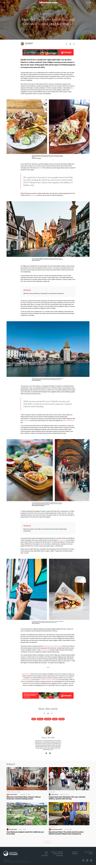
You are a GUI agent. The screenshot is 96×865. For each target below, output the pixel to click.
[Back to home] (48, 2)
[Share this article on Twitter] (70, 43)
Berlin (40, 168)
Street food (61, 719)
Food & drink (40, 719)
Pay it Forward (88, 2)
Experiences (52, 791)
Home (46, 852)
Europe (33, 719)
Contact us (75, 852)
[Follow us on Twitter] (87, 860)
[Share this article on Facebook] (66, 43)
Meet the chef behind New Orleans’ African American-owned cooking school (24, 798)
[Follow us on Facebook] (83, 860)
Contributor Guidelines (57, 852)
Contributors (44, 855)
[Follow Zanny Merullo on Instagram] (50, 753)
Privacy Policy (6, 859)
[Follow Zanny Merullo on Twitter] (46, 753)
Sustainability (59, 855)
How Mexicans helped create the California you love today (25, 833)
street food (33, 195)
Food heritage (47, 719)
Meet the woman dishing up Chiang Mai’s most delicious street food (43, 293)
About (46, 853)
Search (91, 853)
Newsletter (75, 853)
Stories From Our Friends (14, 791)
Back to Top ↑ (48, 842)
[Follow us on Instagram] (91, 860)
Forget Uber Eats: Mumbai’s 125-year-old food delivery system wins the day (67, 798)
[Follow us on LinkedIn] (74, 43)
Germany (55, 719)
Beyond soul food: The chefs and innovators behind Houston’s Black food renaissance (66, 833)
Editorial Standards (58, 853)
